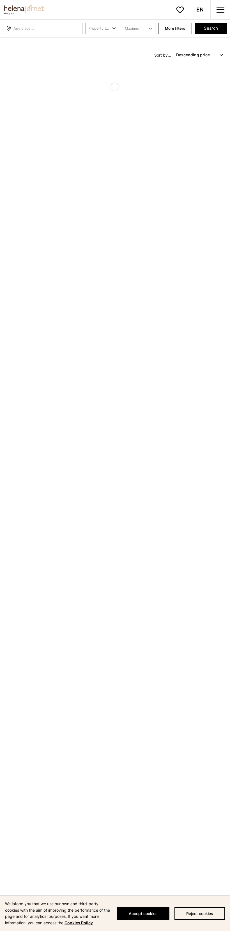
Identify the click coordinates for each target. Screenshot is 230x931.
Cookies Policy (79, 922)
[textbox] (47, 28)
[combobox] (42, 28)
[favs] (180, 10)
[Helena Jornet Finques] (22, 10)
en (200, 9)
